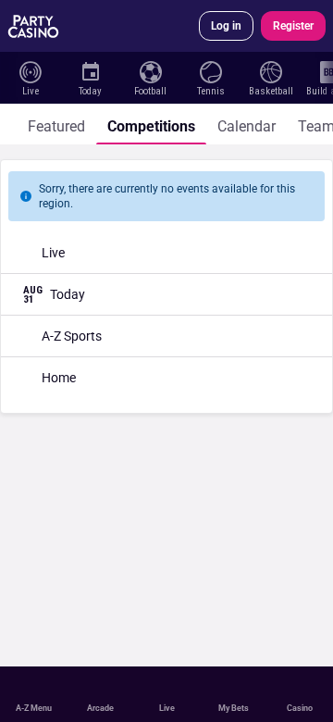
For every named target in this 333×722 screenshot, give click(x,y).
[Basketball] (270, 70)
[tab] (56, 124)
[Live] (30, 70)
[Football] (150, 70)
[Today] (90, 70)
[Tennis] (210, 70)
